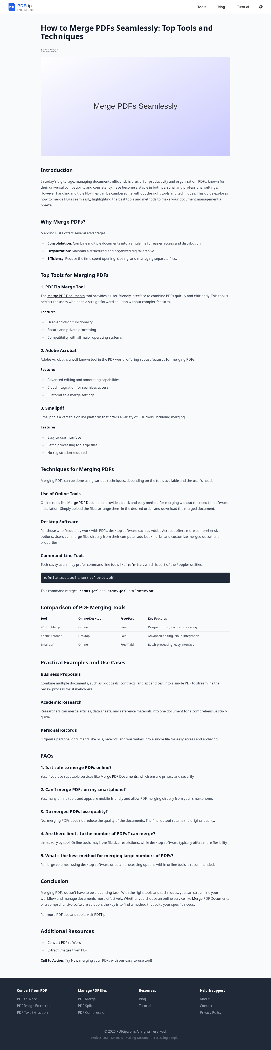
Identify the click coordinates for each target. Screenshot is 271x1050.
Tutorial (145, 1005)
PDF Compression (92, 1012)
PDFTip (99, 914)
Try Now (71, 960)
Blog (142, 999)
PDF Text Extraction (32, 1012)
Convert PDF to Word (64, 942)
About (205, 999)
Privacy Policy (210, 1012)
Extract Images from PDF (67, 950)
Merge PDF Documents (66, 295)
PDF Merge (87, 999)
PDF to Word (27, 999)
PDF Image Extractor (33, 1005)
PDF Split (85, 1005)
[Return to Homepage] (25, 6)
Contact (206, 1005)
